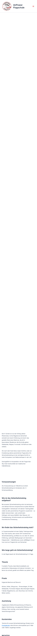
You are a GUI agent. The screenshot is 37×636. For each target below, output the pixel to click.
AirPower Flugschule (18, 6)
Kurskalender (6, 625)
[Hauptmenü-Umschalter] (33, 6)
